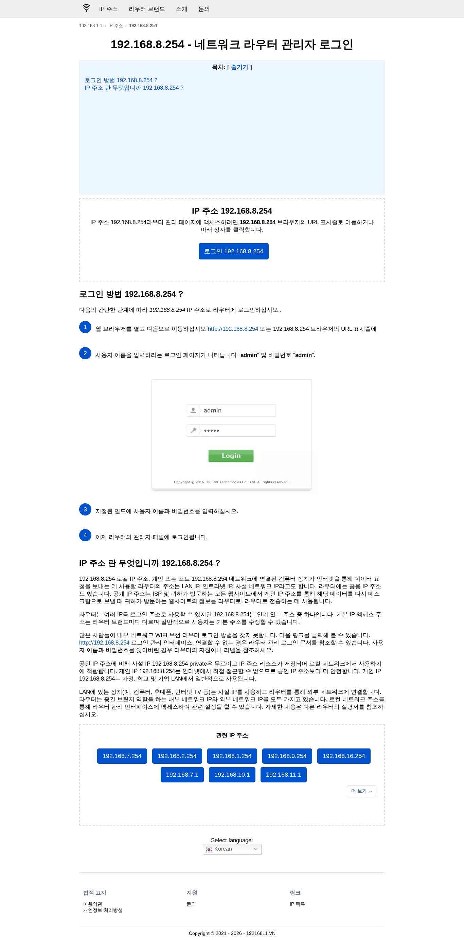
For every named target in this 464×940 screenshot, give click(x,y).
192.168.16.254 (344, 756)
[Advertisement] (232, 142)
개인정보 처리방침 (103, 910)
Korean (222, 849)
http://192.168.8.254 (233, 329)
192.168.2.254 (177, 756)
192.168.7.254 (122, 756)
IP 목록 (297, 904)
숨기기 (239, 67)
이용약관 (92, 904)
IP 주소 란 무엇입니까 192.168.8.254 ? (134, 88)
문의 (204, 9)
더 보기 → (362, 791)
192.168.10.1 (232, 774)
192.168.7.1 (182, 774)
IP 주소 (108, 9)
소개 (182, 9)
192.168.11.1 (283, 774)
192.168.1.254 (232, 756)
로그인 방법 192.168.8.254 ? (121, 80)
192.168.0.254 (287, 756)
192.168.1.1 (90, 25)
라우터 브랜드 (147, 9)
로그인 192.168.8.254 (233, 251)
